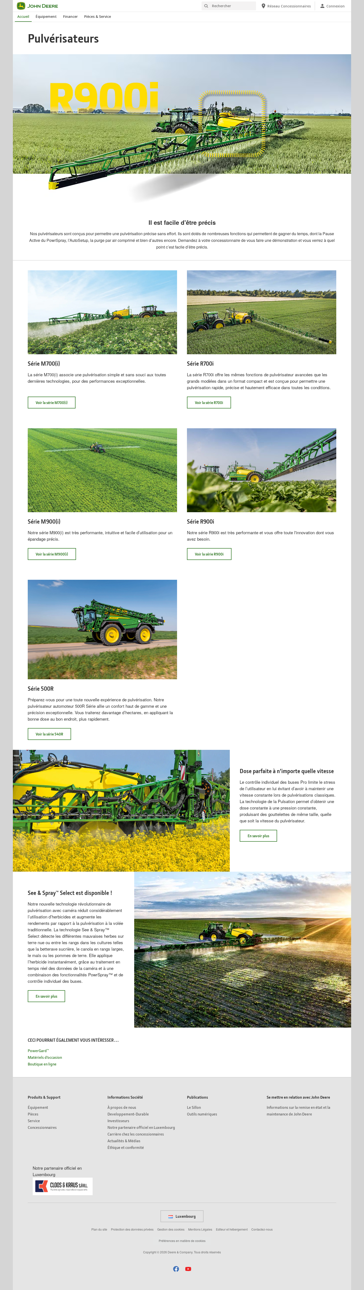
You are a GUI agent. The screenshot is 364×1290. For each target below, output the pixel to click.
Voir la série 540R (53, 736)
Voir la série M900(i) (56, 556)
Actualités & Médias (123, 1140)
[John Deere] (40, 6)
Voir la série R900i (213, 556)
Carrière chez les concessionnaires (135, 1134)
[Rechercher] (206, 6)
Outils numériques (202, 1113)
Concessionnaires (42, 1127)
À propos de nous (121, 1107)
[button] (176, 1269)
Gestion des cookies (170, 1229)
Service (34, 1120)
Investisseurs (118, 1120)
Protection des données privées (132, 1229)
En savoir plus (262, 837)
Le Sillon (194, 1107)
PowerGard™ (38, 1050)
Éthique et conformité (125, 1147)
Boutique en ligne (42, 1063)
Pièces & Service (97, 16)
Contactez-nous (262, 1229)
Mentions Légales (200, 1229)
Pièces (33, 1113)
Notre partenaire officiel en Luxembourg (141, 1127)
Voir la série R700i (213, 404)
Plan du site (99, 1229)
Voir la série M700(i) (56, 404)
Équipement (46, 16)
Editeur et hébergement (232, 1229)
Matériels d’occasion (45, 1057)
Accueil (23, 16)
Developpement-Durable (128, 1113)
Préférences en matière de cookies (182, 1241)
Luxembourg (185, 1216)
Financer (70, 16)
